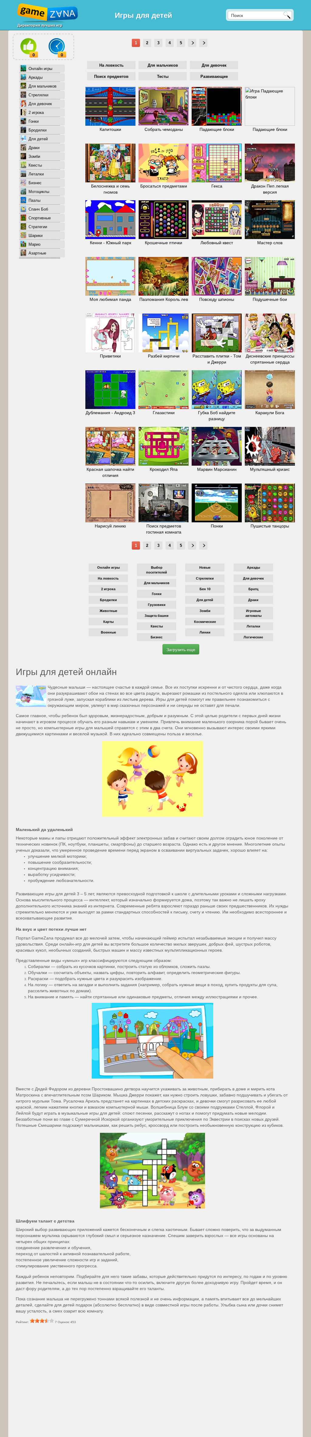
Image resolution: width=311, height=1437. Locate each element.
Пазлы (34, 200)
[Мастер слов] (269, 219)
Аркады (36, 77)
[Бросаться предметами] (163, 163)
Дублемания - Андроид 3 (110, 412)
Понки (217, 526)
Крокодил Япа (164, 469)
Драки (34, 147)
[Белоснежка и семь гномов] (110, 163)
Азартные (37, 253)
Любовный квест (216, 242)
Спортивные (40, 218)
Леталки (36, 174)
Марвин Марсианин (217, 469)
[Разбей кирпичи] (163, 333)
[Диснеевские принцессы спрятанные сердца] (269, 333)
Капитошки (110, 129)
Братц (253, 589)
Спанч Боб (38, 209)
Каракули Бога (269, 412)
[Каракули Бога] (269, 389)
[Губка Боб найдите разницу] (216, 389)
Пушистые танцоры (270, 526)
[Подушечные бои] (269, 276)
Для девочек (40, 103)
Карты (108, 621)
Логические (253, 637)
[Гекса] (216, 163)
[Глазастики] (163, 389)
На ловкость (111, 65)
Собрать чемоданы (164, 129)
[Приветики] (110, 333)
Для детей (38, 139)
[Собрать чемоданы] (163, 106)
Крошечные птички (163, 242)
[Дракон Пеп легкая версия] (269, 163)
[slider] (42, 1320)
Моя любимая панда (110, 299)
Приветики (110, 356)
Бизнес (35, 183)
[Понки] (216, 503)
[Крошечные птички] (163, 219)
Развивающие (214, 76)
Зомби (34, 156)
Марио (34, 244)
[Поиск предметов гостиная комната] (163, 503)
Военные (108, 632)
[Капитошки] (110, 106)
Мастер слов (269, 242)
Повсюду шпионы (216, 299)
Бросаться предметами (163, 186)
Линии (205, 632)
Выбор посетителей (156, 569)
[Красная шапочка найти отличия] (110, 446)
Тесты (163, 76)
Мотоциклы (39, 191)
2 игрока (36, 112)
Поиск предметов (111, 76)
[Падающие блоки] (216, 106)
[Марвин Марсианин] (216, 446)
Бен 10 (205, 589)
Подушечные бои (270, 299)
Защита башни (157, 615)
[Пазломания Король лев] (163, 276)
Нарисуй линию (110, 526)
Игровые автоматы (253, 613)
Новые (204, 567)
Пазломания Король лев (163, 299)
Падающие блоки (217, 129)
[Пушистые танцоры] (269, 503)
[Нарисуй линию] (110, 503)
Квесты (35, 165)
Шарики (36, 235)
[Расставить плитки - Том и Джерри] (216, 333)
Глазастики (164, 412)
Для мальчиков (42, 86)
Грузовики (157, 604)
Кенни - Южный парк (110, 242)
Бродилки (37, 130)
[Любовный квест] (216, 219)
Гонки (34, 121)
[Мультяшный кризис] (269, 446)
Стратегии (38, 227)
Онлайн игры (40, 68)
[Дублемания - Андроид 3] (110, 389)
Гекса (216, 186)
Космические (205, 621)
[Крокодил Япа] (163, 446)
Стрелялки (38, 95)
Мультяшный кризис (270, 469)
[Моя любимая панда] (110, 276)
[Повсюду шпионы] (216, 276)
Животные (108, 610)
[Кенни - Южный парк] (110, 219)
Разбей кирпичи (163, 356)
